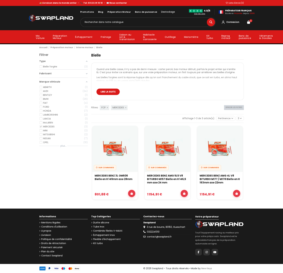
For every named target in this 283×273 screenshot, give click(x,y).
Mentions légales (50, 222)
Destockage (168, 11)
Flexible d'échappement (107, 239)
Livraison (46, 235)
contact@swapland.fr (159, 236)
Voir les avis (199, 13)
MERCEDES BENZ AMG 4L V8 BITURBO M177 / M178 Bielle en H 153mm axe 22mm (220, 179)
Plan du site (47, 251)
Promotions (87, 11)
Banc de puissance (146, 11)
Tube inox (98, 226)
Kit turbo (98, 243)
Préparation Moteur (119, 11)
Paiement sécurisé (52, 247)
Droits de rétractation (53, 243)
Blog (100, 11)
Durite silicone (101, 222)
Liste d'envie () (236, 2)
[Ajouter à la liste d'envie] (133, 132)
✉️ (116, 2)
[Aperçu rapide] (133, 139)
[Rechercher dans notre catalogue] (211, 22)
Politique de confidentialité (56, 239)
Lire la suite (108, 91)
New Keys (206, 268)
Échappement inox (104, 235)
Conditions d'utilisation (54, 226)
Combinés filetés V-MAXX (108, 230)
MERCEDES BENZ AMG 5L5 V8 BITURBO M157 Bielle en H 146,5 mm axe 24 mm (166, 179)
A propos (46, 230)
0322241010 (153, 231)
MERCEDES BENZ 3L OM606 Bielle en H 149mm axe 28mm (113, 177)
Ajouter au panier (131, 193)
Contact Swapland (52, 255)
